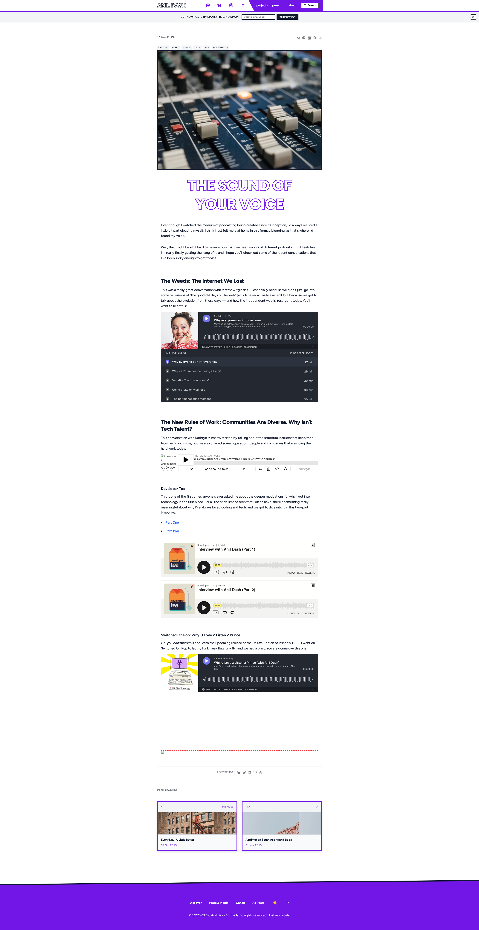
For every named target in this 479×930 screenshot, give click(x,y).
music (175, 47)
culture (162, 47)
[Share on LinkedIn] (309, 38)
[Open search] (310, 5)
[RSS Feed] (287, 902)
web (207, 47)
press (276, 5)
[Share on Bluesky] (298, 38)
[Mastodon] (208, 5)
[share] (320, 38)
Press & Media (218, 903)
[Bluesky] (219, 5)
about (293, 5)
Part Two (172, 531)
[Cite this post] (315, 37)
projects (262, 5)
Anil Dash (171, 5)
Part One (172, 522)
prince (186, 47)
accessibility (220, 47)
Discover (196, 903)
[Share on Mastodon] (303, 38)
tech (197, 47)
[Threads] (231, 5)
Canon (240, 903)
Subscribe (287, 17)
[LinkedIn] (242, 5)
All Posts (258, 903)
